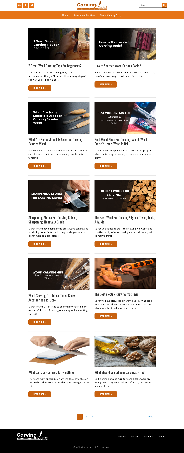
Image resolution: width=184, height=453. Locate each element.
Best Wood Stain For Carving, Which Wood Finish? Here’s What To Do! (121, 141)
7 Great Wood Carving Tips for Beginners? (54, 65)
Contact (122, 436)
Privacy (134, 436)
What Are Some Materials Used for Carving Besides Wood (55, 141)
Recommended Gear (84, 15)
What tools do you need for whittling (51, 372)
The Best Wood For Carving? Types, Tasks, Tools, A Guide (125, 219)
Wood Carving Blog (110, 15)
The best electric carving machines (116, 294)
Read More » (39, 87)
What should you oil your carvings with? (120, 372)
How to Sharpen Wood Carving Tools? (118, 65)
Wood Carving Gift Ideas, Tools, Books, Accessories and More (52, 297)
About (161, 436)
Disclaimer (148, 436)
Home (65, 15)
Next (151, 416)
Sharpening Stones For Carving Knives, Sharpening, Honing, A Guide (52, 219)
